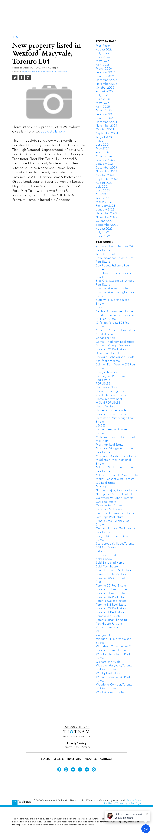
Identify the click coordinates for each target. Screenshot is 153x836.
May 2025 (102, 103)
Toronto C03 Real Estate (111, 589)
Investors (74, 759)
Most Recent (103, 46)
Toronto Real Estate (108, 616)
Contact (106, 759)
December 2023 (106, 167)
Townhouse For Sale (109, 624)
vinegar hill (103, 635)
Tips (98, 582)
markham (102, 441)
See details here (53, 131)
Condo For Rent (105, 334)
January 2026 (105, 76)
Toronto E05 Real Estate (111, 601)
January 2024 (105, 164)
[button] (119, 13)
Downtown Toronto (108, 353)
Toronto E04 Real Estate (111, 597)
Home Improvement (109, 399)
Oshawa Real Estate (109, 505)
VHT (99, 631)
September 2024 (107, 133)
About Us (91, 759)
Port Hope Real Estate (109, 517)
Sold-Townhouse (107, 566)
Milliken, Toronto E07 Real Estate (117, 475)
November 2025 (106, 84)
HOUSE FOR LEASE (108, 402)
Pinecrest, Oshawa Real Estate (115, 513)
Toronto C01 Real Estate (111, 585)
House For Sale (105, 406)
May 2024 (102, 148)
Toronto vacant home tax (112, 620)
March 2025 (104, 110)
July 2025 (102, 95)
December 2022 (106, 213)
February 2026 (105, 72)
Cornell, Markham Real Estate (115, 342)
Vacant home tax (107, 627)
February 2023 (105, 206)
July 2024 (102, 141)
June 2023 (103, 190)
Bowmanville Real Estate (112, 288)
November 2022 (106, 217)
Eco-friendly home (108, 361)
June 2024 (103, 145)
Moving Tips (104, 486)
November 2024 (106, 125)
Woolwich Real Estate (110, 692)
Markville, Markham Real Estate (116, 456)
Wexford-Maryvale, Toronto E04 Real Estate (45, 72)
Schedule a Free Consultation (119, 13)
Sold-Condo (104, 559)
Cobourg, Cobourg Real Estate (115, 330)
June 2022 (103, 236)
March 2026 (104, 68)
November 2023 (106, 171)
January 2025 (105, 118)
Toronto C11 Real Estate (110, 593)
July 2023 (102, 186)
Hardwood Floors (107, 387)
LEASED (101, 425)
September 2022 (107, 225)
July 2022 (102, 232)
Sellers (100, 551)
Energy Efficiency (106, 372)
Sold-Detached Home (110, 563)
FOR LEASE (103, 383)
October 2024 (105, 129)
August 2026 (104, 49)
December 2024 (106, 122)
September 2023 (107, 179)
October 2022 (105, 221)
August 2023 (104, 183)
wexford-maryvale (108, 662)
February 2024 (105, 160)
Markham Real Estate (109, 444)
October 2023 (105, 175)
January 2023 (105, 209)
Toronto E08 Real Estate (111, 604)
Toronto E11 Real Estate (110, 612)
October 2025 (105, 87)
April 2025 (103, 107)
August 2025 (104, 91)
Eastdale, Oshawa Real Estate (115, 357)
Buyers (100, 307)
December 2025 (106, 80)
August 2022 (104, 228)
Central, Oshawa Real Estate (114, 311)
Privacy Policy (134, 801)
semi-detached (106, 555)
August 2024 (104, 137)
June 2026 (103, 57)
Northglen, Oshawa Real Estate (116, 494)
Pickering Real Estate (109, 509)
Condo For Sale (106, 338)
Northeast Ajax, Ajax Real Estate (116, 490)
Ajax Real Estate (106, 254)
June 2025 (103, 99)
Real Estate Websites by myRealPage (122, 804)
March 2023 (104, 202)
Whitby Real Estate (108, 673)
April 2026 (103, 65)
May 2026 (102, 61)
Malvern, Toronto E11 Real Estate (116, 437)
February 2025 (105, 114)
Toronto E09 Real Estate (111, 608)
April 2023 (103, 198)
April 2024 (103, 152)
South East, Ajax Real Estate (113, 570)
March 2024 (104, 156)
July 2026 (102, 53)
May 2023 (102, 194)
